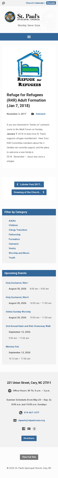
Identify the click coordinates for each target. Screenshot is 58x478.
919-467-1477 (31, 412)
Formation (14, 239)
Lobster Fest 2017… (30, 184)
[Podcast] (34, 428)
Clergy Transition (18, 230)
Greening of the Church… (27, 192)
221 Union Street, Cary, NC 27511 (29, 383)
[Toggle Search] (3, 3)
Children (13, 225)
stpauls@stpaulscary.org (31, 420)
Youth (12, 257)
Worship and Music (19, 253)
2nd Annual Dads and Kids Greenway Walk (28, 326)
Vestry (12, 248)
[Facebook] (23, 428)
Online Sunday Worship (18, 311)
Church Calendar (35, 3)
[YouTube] (29, 428)
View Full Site (29, 457)
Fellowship (15, 234)
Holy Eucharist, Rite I (17, 283)
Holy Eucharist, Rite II (17, 297)
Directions (29, 438)
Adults (12, 220)
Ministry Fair (12, 346)
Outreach (41, 114)
